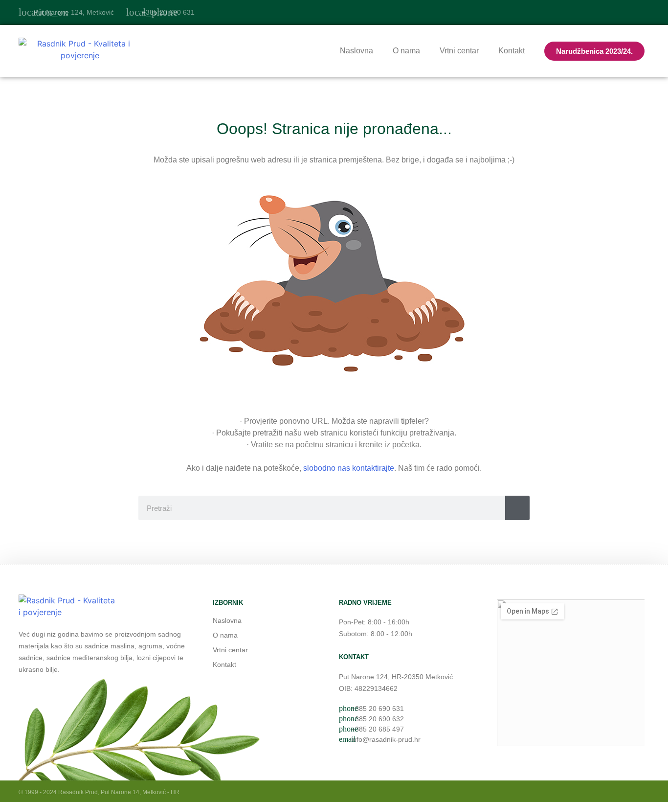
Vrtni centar (459, 50)
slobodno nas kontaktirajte (348, 468)
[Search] (517, 508)
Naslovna (356, 50)
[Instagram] (643, 12)
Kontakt (511, 50)
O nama (406, 50)
